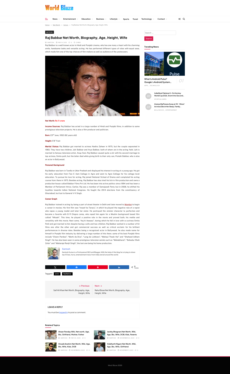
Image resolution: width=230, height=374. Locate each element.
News (55, 19)
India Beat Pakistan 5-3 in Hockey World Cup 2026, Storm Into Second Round (168, 95)
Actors (49, 32)
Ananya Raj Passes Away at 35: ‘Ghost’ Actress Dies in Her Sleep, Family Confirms (169, 106)
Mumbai (128, 204)
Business (100, 19)
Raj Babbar (67, 274)
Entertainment (69, 19)
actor (57, 274)
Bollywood (159, 110)
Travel (135, 19)
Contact (161, 19)
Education (86, 19)
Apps (146, 85)
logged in (63, 312)
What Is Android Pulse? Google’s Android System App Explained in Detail (157, 82)
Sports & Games (160, 99)
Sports (126, 19)
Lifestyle (113, 19)
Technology (146, 19)
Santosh (50, 42)
